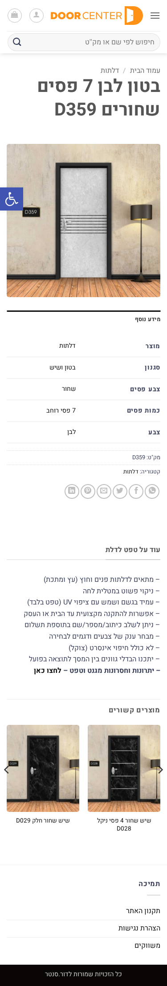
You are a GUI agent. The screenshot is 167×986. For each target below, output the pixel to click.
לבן (71, 432)
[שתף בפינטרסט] (88, 491)
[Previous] (160, 787)
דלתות (110, 70)
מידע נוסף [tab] (147, 319)
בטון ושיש (62, 367)
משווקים (147, 945)
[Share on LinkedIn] (72, 491)
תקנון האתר (143, 911)
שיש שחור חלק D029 (43, 821)
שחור (69, 389)
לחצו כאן (47, 670)
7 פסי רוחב (61, 410)
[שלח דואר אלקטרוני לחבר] (104, 491)
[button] (11, 199)
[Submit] (17, 42)
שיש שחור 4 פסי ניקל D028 (124, 825)
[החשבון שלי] (36, 15)
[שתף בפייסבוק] (136, 491)
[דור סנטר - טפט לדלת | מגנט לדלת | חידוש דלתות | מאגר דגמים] (97, 15)
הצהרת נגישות (139, 928)
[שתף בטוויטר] (120, 491)
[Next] (7, 787)
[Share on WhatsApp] (152, 491)
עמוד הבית (145, 70)
